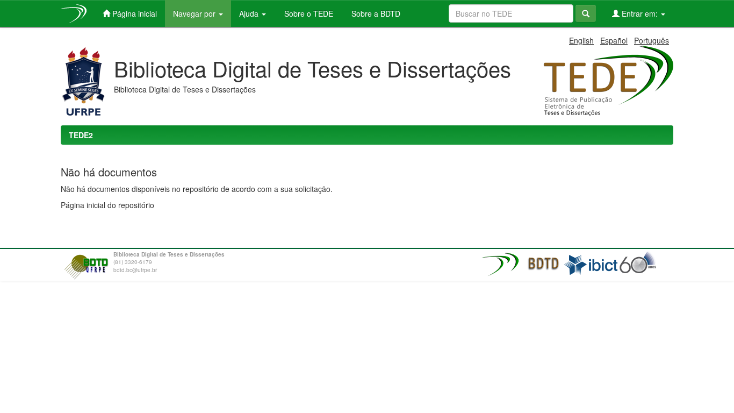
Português (651, 40)
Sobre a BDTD (374, 13)
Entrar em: (640, 13)
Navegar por (195, 13)
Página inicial (133, 13)
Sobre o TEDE (307, 13)
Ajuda (250, 13)
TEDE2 (81, 135)
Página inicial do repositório (107, 205)
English (581, 40)
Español (614, 40)
